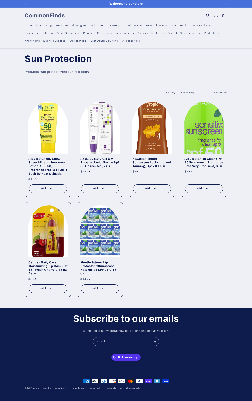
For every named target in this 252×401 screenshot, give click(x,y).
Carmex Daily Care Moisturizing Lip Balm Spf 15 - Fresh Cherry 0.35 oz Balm (48, 268)
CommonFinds (40, 388)
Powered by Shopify (58, 388)
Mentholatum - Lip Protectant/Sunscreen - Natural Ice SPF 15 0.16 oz (98, 268)
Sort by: (171, 92)
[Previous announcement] (26, 3)
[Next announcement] (226, 3)
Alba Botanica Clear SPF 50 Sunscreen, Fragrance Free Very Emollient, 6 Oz (203, 162)
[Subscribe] (155, 341)
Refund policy (78, 388)
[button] (98, 25)
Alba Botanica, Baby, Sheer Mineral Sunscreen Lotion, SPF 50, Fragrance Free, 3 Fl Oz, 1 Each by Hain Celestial (48, 166)
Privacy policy (96, 388)
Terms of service (114, 388)
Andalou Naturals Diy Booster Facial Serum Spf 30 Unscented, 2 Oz (99, 162)
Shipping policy (134, 388)
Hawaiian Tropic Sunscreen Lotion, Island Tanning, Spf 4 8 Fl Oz (151, 162)
